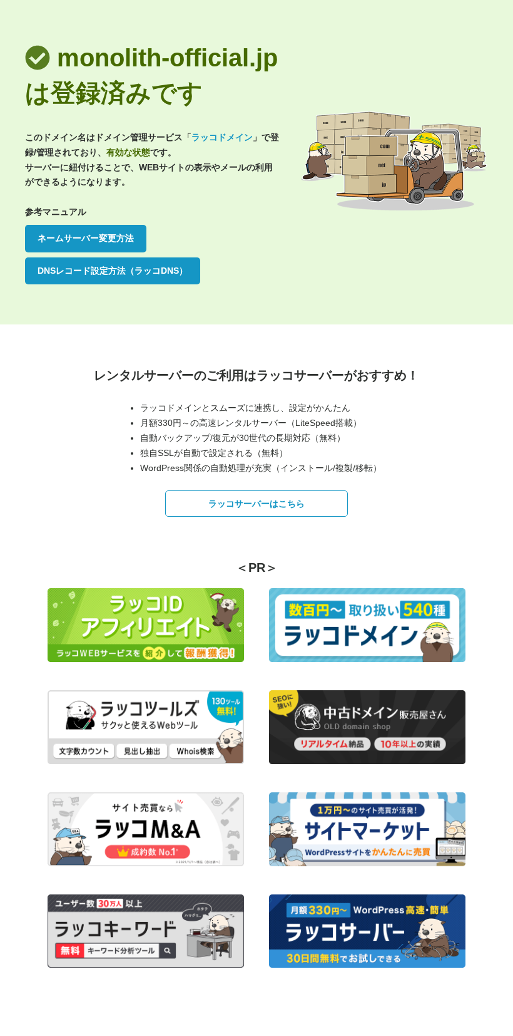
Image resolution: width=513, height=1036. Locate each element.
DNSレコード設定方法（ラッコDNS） (113, 271)
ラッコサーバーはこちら (256, 504)
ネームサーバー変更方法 (86, 238)
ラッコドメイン (222, 137)
